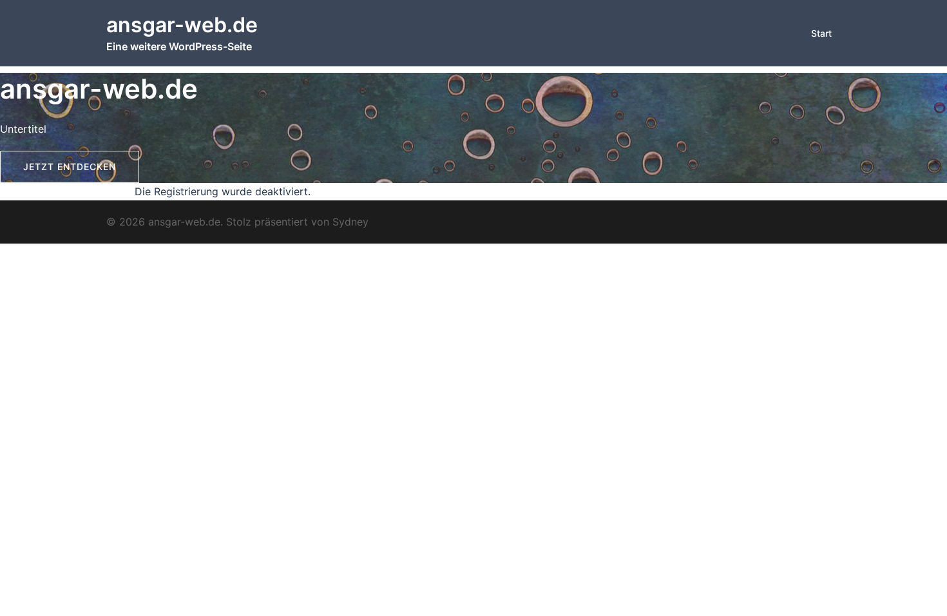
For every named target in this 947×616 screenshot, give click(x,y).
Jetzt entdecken (69, 166)
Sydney (350, 221)
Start (821, 33)
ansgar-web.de (182, 24)
